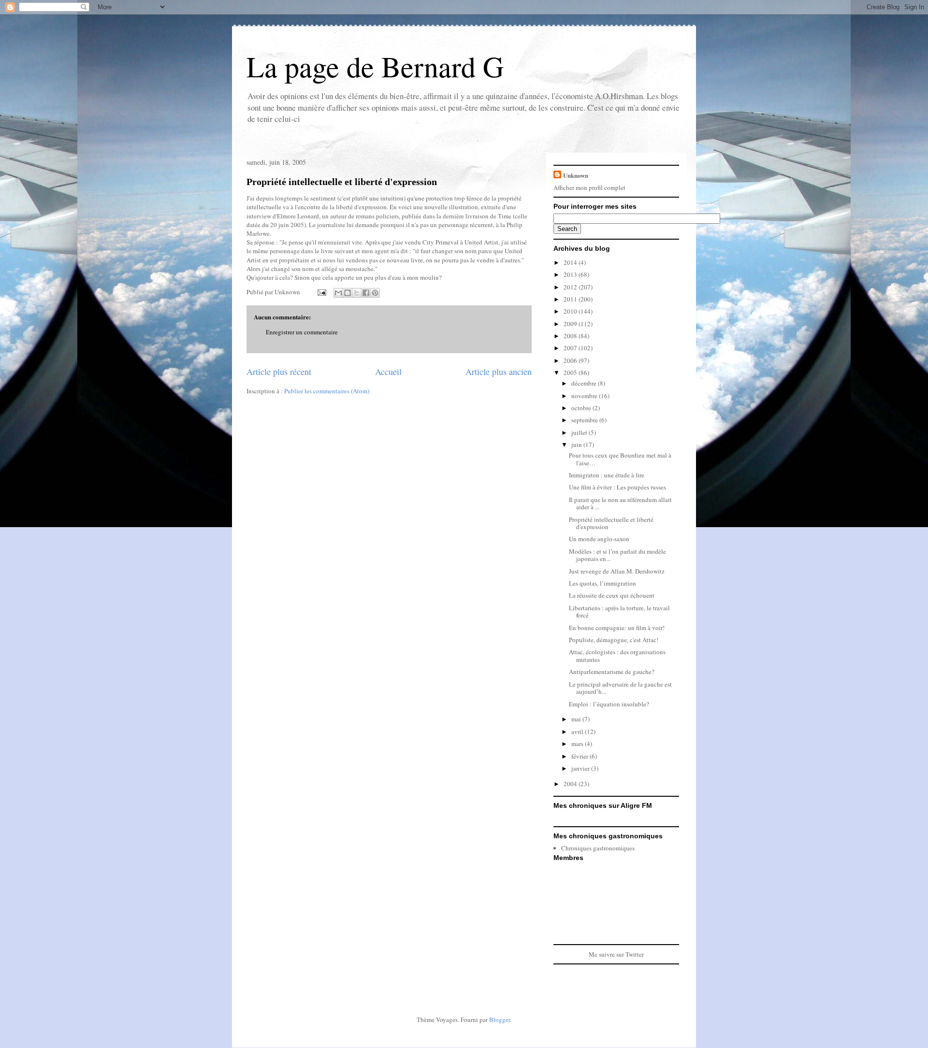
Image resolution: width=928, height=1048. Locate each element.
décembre (584, 383)
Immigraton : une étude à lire (606, 475)
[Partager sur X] (357, 293)
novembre (585, 395)
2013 (571, 274)
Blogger (499, 1019)
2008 (571, 335)
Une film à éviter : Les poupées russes (617, 487)
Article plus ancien (498, 371)
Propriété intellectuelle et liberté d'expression (341, 181)
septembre (585, 420)
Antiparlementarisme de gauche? (611, 671)
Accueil (388, 371)
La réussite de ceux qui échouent (611, 595)
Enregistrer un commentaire (302, 332)
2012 (571, 287)
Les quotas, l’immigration (602, 583)
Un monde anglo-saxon (599, 538)
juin (577, 444)
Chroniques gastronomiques (598, 848)
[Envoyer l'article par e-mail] (321, 291)
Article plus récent (278, 371)
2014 (571, 262)
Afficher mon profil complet (589, 187)
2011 (571, 299)
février (580, 756)
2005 (571, 372)
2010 (571, 311)
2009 (571, 323)
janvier (581, 768)
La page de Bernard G (375, 66)
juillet (580, 432)
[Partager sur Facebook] (366, 293)
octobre (582, 407)
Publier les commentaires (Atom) (326, 391)
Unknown (575, 175)
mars (578, 743)
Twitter (634, 954)
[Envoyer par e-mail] (338, 293)
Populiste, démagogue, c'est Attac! (613, 639)
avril (578, 731)
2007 (571, 348)
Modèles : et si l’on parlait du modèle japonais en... (617, 555)
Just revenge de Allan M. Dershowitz (617, 571)
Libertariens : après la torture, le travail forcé (619, 611)
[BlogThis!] (347, 293)
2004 (571, 783)
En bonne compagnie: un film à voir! (617, 627)
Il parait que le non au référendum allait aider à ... (620, 503)
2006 (571, 360)
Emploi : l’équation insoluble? (609, 704)
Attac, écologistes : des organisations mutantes (617, 655)
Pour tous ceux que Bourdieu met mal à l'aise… (620, 459)
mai (576, 719)
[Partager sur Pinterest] (375, 293)
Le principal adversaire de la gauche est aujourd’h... (620, 688)
